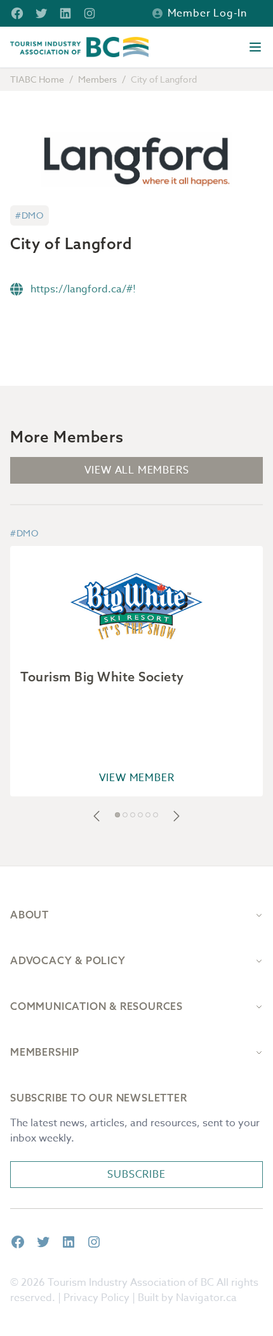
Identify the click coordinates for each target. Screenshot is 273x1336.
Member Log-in (207, 13)
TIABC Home (37, 79)
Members (97, 79)
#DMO (29, 215)
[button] (96, 816)
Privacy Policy (96, 1297)
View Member (137, 778)
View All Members (136, 470)
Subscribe (136, 1174)
